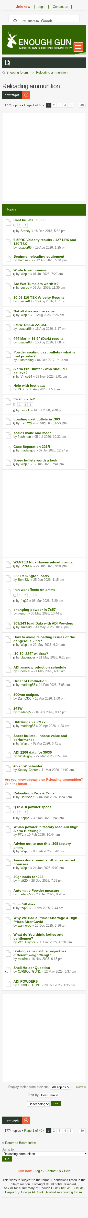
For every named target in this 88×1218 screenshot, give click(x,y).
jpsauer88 (25, 247)
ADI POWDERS (25, 981)
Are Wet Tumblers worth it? (36, 284)
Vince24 (26, 376)
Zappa (25, 818)
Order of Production (30, 681)
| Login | (41, 7)
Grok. (41, 1192)
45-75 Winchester (27, 766)
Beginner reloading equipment (38, 256)
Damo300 (24, 698)
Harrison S (25, 260)
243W (17, 708)
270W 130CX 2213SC (30, 325)
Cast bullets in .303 (29, 220)
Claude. (79, 1188)
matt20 (23, 880)
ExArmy (26, 423)
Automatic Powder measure (36, 890)
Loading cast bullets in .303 (36, 419)
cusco (25, 287)
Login (38, 1171)
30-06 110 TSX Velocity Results (39, 297)
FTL (20, 834)
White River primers (29, 270)
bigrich (22, 613)
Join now (23, 7)
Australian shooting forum (64, 1192)
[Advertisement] (44, 157)
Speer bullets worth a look (35, 460)
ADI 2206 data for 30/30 (32, 752)
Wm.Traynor (26, 942)
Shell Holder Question (31, 968)
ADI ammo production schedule (39, 667)
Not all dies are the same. (34, 311)
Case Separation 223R (31, 447)
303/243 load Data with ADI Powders (43, 623)
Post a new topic (14, 93)
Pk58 (21, 389)
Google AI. (29, 1192)
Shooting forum (17, 72)
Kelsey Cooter (28, 770)
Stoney (26, 231)
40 (82, 105)
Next (79, 1087)
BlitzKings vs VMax (29, 722)
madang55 (28, 450)
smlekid (26, 627)
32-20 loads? (24, 399)
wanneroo (24, 925)
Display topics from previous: (29, 1087)
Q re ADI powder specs (32, 807)
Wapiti (25, 274)
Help (67, 1171)
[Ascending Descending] (44, 1104)
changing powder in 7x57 (34, 610)
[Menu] (78, 47)
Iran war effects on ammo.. (35, 590)
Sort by (34, 1095)
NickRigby (25, 756)
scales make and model (33, 433)
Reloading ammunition (51, 72)
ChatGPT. (66, 1188)
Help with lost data (29, 385)
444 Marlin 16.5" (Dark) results (38, 338)
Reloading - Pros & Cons (34, 793)
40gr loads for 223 (28, 877)
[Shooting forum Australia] (38, 40)
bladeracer (28, 657)
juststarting (25, 360)
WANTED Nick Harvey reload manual (43, 562)
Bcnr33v (26, 566)
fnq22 (24, 601)
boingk (25, 410)
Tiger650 (24, 671)
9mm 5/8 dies (24, 904)
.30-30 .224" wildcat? (30, 654)
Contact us (53, 1171)
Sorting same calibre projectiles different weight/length (39, 953)
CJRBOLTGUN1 (29, 971)
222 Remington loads (31, 576)
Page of (33, 105)
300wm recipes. (26, 695)
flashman (24, 437)
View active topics (8, 62)
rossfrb (23, 959)
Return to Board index (20, 1143)
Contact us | (62, 7)
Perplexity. (13, 1192)
